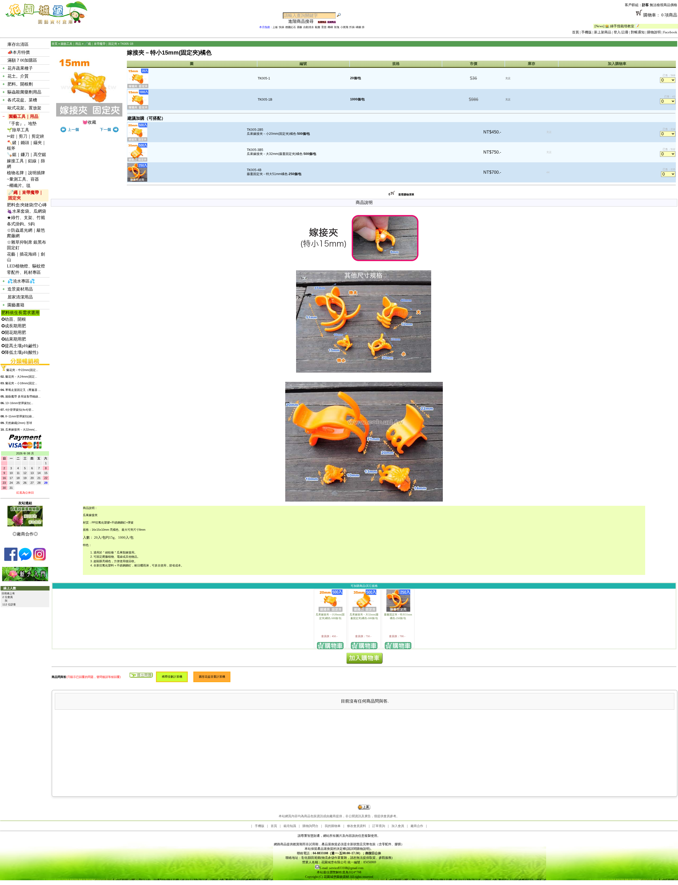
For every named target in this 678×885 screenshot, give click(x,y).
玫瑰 (336, 27)
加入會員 (397, 826)
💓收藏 (89, 122)
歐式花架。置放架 (24, 108)
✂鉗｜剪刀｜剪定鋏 (25, 136)
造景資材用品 (20, 289)
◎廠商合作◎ (25, 534)
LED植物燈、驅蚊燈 (26, 266)
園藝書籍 (15, 305)
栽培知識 (289, 826)
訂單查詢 (378, 826)
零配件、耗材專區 (24, 272)
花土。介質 (18, 76)
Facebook (670, 32)
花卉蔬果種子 (20, 68)
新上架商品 (602, 32)
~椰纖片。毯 (18, 185)
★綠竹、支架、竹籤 (26, 217)
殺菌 (317, 27)
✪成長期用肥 (13, 326)
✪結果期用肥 (13, 339)
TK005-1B (126, 43)
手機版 (586, 32)
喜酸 (299, 27)
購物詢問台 (310, 826)
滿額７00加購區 (22, 60)
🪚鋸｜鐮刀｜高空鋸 (26, 154)
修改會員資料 (356, 826)
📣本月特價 (18, 52)
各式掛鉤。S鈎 (21, 224)
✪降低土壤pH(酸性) (19, 352)
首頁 (575, 32)
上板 (275, 27)
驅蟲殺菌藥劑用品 (24, 92)
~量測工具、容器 (23, 179)
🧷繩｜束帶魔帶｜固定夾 (25, 195)
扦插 (352, 27)
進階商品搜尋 (303, 21)
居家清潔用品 (20, 297)
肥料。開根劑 (20, 84)
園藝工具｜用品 (23, 116)
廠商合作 (417, 826)
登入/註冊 (621, 32)
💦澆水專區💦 (21, 281)
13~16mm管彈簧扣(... (19, 403)
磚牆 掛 (360, 27)
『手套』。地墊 (22, 123)
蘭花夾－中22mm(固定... (22, 370)
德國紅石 (290, 27)
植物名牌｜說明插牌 (26, 173)
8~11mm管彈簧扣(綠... (19, 416)
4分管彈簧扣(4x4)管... (19, 409)
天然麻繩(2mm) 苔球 (18, 422)
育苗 (324, 27)
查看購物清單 (406, 194)
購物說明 (654, 32)
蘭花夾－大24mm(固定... (21, 376)
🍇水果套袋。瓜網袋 (26, 211)
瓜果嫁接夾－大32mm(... (21, 429)
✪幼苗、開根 (13, 319)
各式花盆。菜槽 (22, 100)
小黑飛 (344, 27)
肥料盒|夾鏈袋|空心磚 (27, 205)
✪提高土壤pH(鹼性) (19, 345)
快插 (281, 27)
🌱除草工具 (18, 130)
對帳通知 (638, 32)
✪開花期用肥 (13, 332)
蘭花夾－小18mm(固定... (21, 383)
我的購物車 (333, 826)
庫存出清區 (18, 44)
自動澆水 (308, 27)
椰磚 (330, 27)
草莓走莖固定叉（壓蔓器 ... (23, 389)
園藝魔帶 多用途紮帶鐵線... (23, 396)
